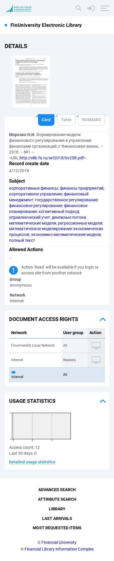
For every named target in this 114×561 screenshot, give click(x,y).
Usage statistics (32, 401)
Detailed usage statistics (32, 462)
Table (66, 119)
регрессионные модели (80, 223)
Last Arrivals (57, 518)
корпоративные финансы (33, 188)
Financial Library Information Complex (59, 549)
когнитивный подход (59, 211)
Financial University (59, 542)
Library (57, 509)
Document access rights (43, 319)
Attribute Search (57, 499)
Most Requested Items (57, 527)
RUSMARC (91, 119)
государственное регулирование (66, 199)
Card (46, 119)
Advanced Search (57, 489)
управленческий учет (29, 217)
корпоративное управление (35, 194)
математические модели (32, 223)
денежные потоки (69, 217)
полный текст (22, 240)
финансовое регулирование (35, 205)
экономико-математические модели (66, 234)
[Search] (79, 8)
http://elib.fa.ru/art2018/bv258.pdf (52, 158)
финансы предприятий (81, 188)
